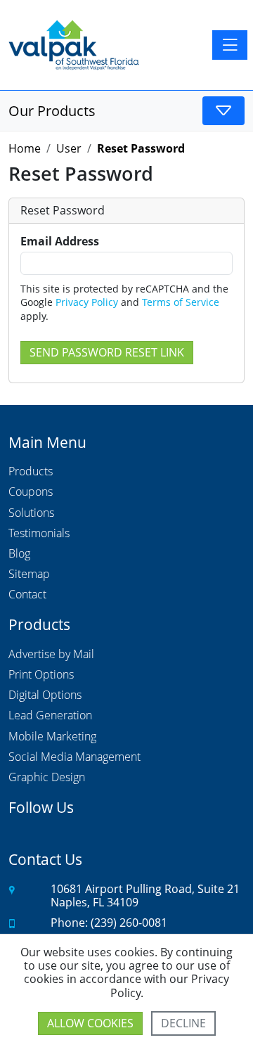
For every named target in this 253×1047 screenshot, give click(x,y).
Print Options (41, 675)
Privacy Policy (87, 302)
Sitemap (29, 574)
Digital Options (45, 695)
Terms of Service (180, 302)
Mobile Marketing (52, 737)
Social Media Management (74, 757)
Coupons (30, 492)
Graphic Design (46, 778)
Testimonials (39, 534)
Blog (19, 554)
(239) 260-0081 (129, 922)
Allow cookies (90, 1023)
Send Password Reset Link (107, 352)
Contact (27, 595)
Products (30, 472)
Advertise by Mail (51, 655)
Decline (183, 1023)
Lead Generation (50, 716)
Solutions (31, 513)
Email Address (59, 241)
